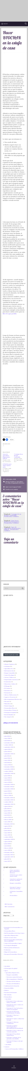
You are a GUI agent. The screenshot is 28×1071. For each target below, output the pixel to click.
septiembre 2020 (9, 804)
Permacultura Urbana (10, 710)
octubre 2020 (8, 802)
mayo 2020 (7, 813)
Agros (6, 970)
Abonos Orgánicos (10, 481)
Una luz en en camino (11, 489)
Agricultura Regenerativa (11, 935)
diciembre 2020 (8, 797)
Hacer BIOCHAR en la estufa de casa (12, 40)
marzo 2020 (7, 817)
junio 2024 (7, 758)
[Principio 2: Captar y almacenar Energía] (8, 625)
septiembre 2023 (8, 773)
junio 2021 (7, 791)
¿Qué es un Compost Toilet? (13, 487)
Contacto (6, 1046)
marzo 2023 (7, 782)
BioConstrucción (9, 670)
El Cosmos (7, 688)
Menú (5, 24)
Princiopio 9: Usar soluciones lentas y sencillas (15, 1002)
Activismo (7, 666)
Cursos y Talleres (9, 677)
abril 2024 (7, 762)
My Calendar (8, 994)
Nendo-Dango (8, 706)
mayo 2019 (7, 832)
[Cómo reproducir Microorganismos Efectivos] (8, 603)
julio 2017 (6, 859)
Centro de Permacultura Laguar (13, 943)
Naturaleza (7, 703)
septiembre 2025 (8, 747)
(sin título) (7, 966)
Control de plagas (9, 675)
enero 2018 (7, 850)
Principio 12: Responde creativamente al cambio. (13, 1012)
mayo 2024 (7, 760)
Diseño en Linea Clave (10, 937)
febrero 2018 (7, 848)
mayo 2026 (7, 738)
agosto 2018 (7, 841)
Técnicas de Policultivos (13, 983)
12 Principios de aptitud (10, 968)
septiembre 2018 (8, 839)
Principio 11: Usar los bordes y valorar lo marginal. (15, 1009)
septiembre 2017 (8, 856)
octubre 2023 (7, 771)
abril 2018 (7, 846)
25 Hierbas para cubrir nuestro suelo (7, 465)
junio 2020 (7, 810)
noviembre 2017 (8, 854)
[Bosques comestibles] (19, 614)
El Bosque (7, 686)
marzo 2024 (7, 764)
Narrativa (7, 701)
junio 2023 (7, 775)
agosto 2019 (7, 826)
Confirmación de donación (11, 986)
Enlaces (6, 990)
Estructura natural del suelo (14, 977)
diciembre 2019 (8, 824)
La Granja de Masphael (10, 945)
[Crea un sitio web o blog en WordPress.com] (14, 1066)
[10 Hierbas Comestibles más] (19, 625)
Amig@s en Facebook (10, 723)
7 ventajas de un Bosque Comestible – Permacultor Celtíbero (12, 515)
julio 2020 (7, 808)
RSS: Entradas (8, 904)
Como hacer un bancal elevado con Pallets (16, 879)
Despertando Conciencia (11, 679)
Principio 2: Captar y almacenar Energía (15, 888)
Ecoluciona (7, 950)
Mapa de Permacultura (10, 952)
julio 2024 (7, 756)
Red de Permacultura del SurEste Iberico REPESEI (13, 940)
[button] (23, 204)
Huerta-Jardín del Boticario (11, 947)
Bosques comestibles (15, 883)
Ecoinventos (7, 681)
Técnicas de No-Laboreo (13, 981)
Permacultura (13, 895)
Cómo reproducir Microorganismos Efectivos (15, 871)
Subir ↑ (14, 1067)
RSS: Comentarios (9, 906)
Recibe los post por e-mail (11, 654)
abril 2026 (7, 740)
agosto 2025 (7, 749)
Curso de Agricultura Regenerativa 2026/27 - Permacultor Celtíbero (12, 528)
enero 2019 (7, 835)
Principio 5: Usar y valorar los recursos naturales (15, 1031)
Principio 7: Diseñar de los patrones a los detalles (14, 1038)
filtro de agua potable (10, 313)
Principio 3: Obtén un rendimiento (12, 1023)
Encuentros (7, 690)
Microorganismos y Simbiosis (15, 979)
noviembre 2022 (8, 784)
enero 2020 (7, 821)
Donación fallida (9, 988)
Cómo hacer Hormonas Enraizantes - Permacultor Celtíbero (12, 522)
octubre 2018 (7, 837)
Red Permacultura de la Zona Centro (14, 933)
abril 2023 (7, 780)
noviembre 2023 (8, 769)
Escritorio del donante (10, 992)
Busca (25, 24)
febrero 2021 (7, 795)
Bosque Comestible (9, 673)
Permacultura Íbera (9, 708)
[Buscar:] (14, 588)
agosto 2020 (7, 806)
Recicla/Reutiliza (8, 714)
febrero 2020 (8, 819)
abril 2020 (7, 815)
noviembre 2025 (8, 742)
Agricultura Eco (8, 668)
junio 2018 (7, 843)
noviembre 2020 (8, 800)
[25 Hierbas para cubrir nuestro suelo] (19, 603)
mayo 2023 (7, 778)
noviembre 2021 (8, 789)
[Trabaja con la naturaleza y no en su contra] (19, 635)
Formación (7, 692)
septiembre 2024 (9, 753)
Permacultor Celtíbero (5, 13)
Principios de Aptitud (10, 712)
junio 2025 (7, 751)
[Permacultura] (8, 635)
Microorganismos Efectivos (16, 483)
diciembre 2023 (8, 767)
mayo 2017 (7, 861)
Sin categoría (8, 717)
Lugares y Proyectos (9, 697)
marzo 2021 (7, 793)
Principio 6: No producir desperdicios (13, 1034)
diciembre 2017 (8, 852)
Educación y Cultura (10, 684)
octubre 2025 (7, 745)
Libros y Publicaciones (10, 695)
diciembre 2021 (8, 786)
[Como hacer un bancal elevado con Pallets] (8, 614)
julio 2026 (7, 736)
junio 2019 (7, 830)
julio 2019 (7, 828)
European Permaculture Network (13, 954)
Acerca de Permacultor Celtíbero (15, 1049)
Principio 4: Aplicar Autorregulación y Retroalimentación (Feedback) (15, 1027)
